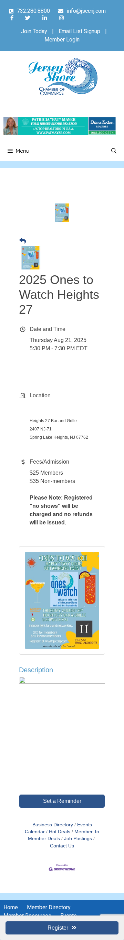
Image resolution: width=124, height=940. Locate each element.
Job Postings (78, 838)
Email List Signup (79, 31)
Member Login (62, 39)
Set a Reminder (62, 801)
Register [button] (58, 928)
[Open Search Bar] (114, 151)
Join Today (34, 31)
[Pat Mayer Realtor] (59, 133)
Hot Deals (59, 831)
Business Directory (52, 824)
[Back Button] (22, 241)
